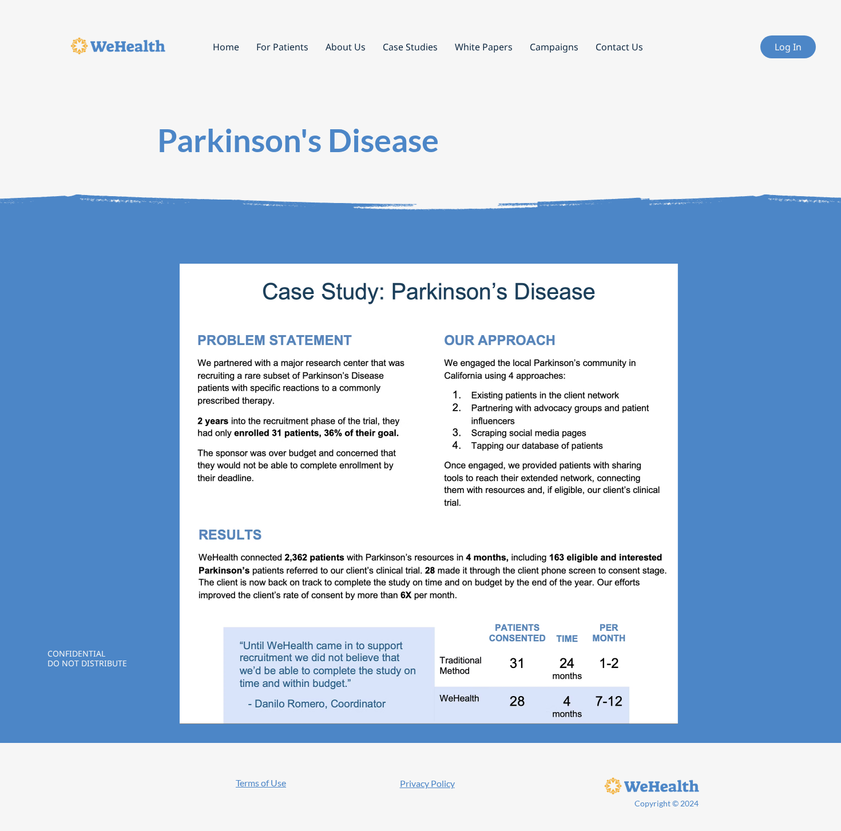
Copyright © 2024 (666, 803)
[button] (345, 46)
